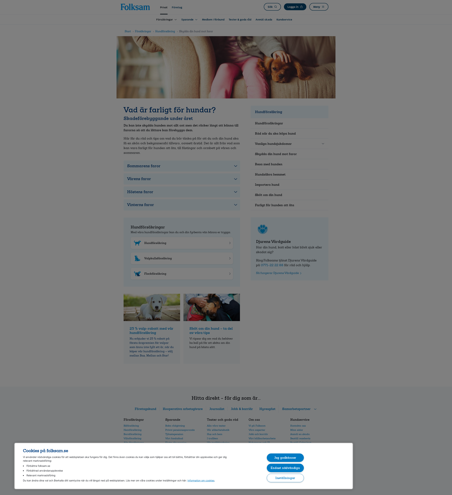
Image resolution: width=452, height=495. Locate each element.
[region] (183, 466)
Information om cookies (201, 480)
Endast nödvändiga (285, 468)
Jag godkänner (285, 458)
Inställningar (285, 478)
